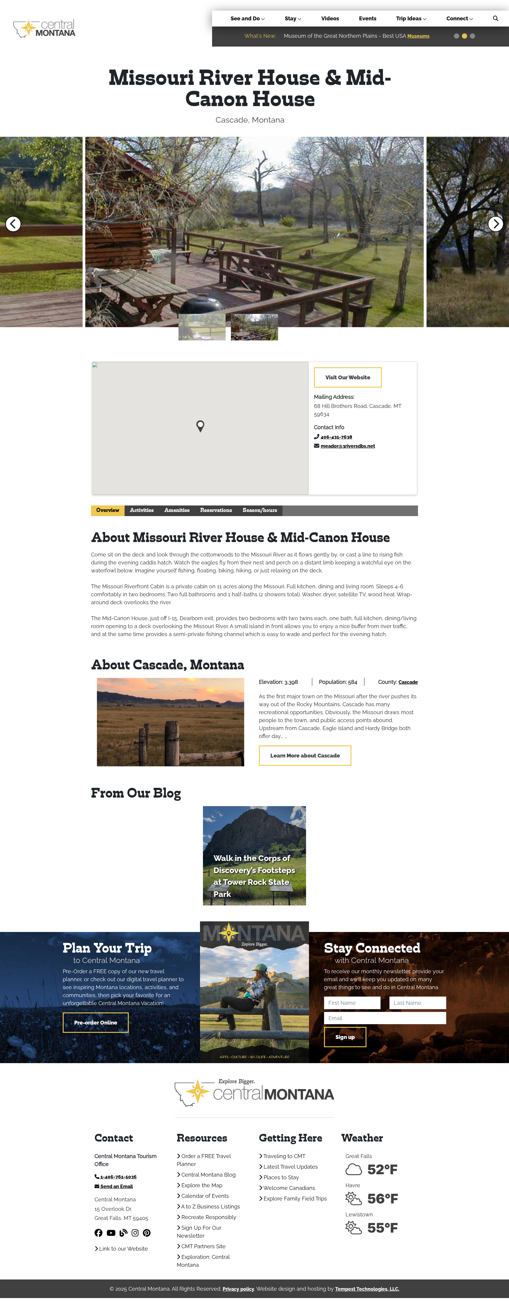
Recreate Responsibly (208, 1217)
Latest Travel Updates (290, 1167)
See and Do (246, 18)
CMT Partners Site (203, 1246)
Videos (330, 18)
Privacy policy (238, 1289)
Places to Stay (280, 1177)
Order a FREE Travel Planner (204, 1160)
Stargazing (421, 36)
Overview (107, 510)
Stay (291, 18)
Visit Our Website (347, 377)
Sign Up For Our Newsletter (199, 1232)
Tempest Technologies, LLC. (367, 1289)
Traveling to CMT (283, 1156)
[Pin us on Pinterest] (147, 1233)
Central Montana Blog (208, 1175)
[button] (13, 224)
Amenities (177, 510)
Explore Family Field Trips (294, 1198)
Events (367, 18)
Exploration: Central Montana (203, 1261)
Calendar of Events (204, 1196)
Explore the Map (201, 1185)
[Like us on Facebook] (99, 1233)
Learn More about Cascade (305, 755)
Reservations (216, 510)
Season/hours (260, 510)
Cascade (408, 682)
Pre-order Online (95, 1023)
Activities (142, 510)
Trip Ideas (409, 18)
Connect (458, 18)
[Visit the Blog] (124, 1233)
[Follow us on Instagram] (135, 1233)
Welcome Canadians (288, 1188)
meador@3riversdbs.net (348, 446)
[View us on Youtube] (111, 1233)
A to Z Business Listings (210, 1206)
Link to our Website (123, 1249)
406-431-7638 (336, 437)
